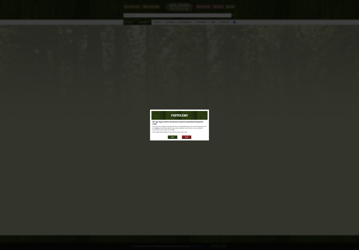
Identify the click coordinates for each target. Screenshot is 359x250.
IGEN (172, 137)
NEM (186, 137)
